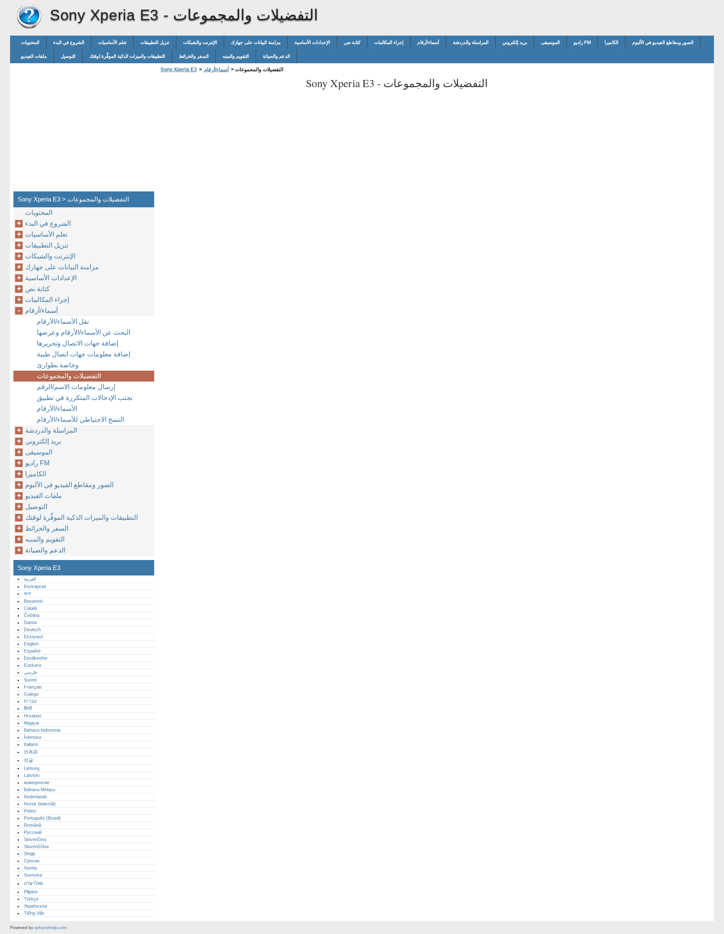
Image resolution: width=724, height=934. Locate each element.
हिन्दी (28, 708)
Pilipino (31, 891)
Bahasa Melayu (39, 789)
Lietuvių (31, 768)
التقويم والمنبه (235, 56)
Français (33, 686)
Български (35, 586)
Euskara (32, 665)
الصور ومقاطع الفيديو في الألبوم (662, 42)
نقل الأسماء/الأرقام (63, 321)
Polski (30, 810)
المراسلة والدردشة (471, 42)
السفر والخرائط (194, 56)
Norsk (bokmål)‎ (40, 803)
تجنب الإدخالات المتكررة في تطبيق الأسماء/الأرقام (84, 403)
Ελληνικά (33, 636)
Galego (31, 694)
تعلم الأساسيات (112, 42)
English (31, 643)
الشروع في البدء (68, 42)
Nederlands (35, 796)
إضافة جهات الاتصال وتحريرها (77, 343)
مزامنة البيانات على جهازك (256, 42)
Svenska (33, 874)
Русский (32, 832)
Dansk (30, 622)
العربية (30, 578)
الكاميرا (611, 42)
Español (32, 650)
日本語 (31, 751)
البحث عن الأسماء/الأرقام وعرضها (83, 332)
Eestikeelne (35, 658)
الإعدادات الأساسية (312, 42)
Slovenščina (36, 846)
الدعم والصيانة (276, 56)
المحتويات (30, 42)
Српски (31, 860)
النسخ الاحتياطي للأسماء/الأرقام (80, 419)
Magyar (31, 722)
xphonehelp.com (50, 927)
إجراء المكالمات (388, 42)
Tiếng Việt (34, 913)
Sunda (30, 867)
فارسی (30, 672)
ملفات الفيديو (34, 56)
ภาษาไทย (33, 883)
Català (30, 608)
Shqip (29, 853)
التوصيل (68, 56)
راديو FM (582, 42)
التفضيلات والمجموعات (69, 375)
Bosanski (33, 601)
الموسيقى (550, 42)
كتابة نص (352, 42)
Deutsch (32, 629)
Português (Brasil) (42, 817)
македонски (36, 782)
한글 (28, 760)
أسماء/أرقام (428, 42)
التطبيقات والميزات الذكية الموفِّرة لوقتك (127, 56)
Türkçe (31, 898)
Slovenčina (35, 839)
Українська (35, 905)
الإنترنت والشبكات (200, 42)
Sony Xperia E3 (28, 16)
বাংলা (27, 593)
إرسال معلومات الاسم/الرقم (76, 386)
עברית (30, 701)
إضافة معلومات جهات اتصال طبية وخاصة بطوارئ (83, 360)
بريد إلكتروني (514, 42)
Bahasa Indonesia (42, 730)
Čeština (31, 615)
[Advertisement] (228, 134)
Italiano (31, 744)
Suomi (30, 679)
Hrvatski (32, 715)
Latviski (31, 775)
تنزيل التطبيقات (154, 42)
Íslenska (32, 737)
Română (32, 825)
